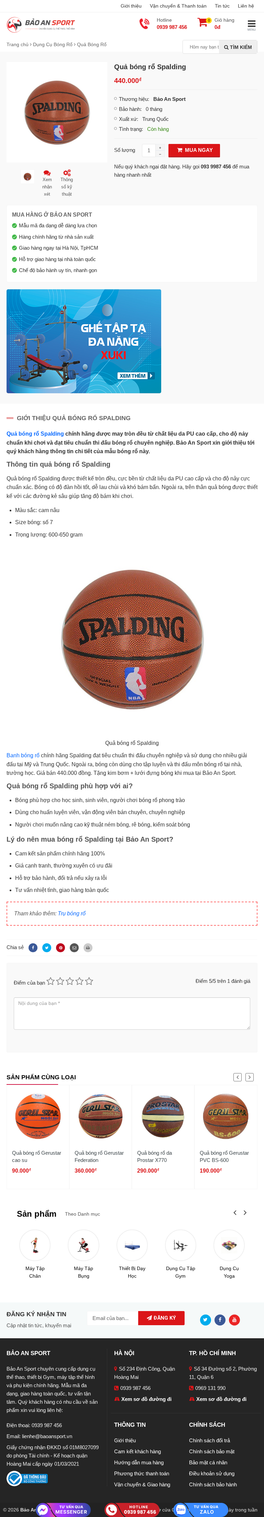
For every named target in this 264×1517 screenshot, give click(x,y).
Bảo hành (129, 109)
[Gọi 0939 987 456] (132, 1509)
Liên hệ (246, 6)
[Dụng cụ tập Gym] (181, 1245)
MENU (252, 29)
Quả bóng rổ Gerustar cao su (36, 1156)
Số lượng (124, 150)
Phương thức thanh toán (141, 1473)
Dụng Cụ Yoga (229, 1272)
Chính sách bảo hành (213, 1484)
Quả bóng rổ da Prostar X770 (154, 1156)
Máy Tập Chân (35, 1272)
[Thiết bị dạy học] (132, 1245)
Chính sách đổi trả (209, 1440)
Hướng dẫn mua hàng (139, 1462)
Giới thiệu (131, 6)
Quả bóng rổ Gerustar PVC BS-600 (224, 1156)
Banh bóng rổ (23, 755)
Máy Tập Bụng (83, 1272)
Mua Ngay (198, 150)
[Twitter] (46, 947)
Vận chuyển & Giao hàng (142, 1484)
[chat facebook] (63, 1510)
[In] (86, 947)
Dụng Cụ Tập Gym (180, 1272)
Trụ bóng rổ (72, 913)
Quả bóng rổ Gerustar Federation (99, 1156)
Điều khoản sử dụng (211, 1473)
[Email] (73, 947)
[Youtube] (236, 1319)
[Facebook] (32, 947)
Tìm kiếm (240, 47)
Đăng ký (164, 1318)
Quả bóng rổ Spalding (35, 434)
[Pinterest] (59, 947)
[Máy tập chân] (35, 1245)
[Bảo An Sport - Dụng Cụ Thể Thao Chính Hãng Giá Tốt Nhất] (41, 24)
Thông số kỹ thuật (66, 187)
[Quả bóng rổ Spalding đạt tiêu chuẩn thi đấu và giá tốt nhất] (56, 112)
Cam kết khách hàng (137, 1451)
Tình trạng (130, 129)
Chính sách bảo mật (211, 1451)
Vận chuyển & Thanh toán (178, 6)
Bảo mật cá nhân (208, 1462)
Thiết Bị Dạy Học (132, 1272)
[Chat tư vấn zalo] (200, 1509)
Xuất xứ (128, 119)
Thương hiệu (133, 99)
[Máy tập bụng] (83, 1245)
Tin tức (222, 6)
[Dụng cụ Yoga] (229, 1245)
